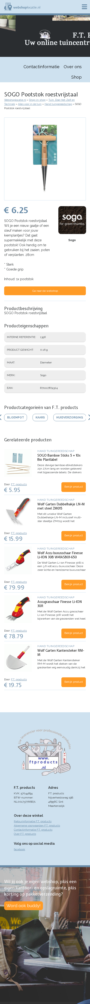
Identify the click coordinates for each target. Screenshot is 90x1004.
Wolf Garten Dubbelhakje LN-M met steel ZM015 (61, 506)
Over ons (73, 66)
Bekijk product (73, 486)
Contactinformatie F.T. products (33, 829)
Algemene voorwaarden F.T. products (37, 825)
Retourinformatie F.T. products (32, 821)
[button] (45, 198)
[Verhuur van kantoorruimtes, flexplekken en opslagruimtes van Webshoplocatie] (22, 7)
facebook (19, 849)
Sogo (72, 240)
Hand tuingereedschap (58, 104)
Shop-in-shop (37, 99)
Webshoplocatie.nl (15, 99)
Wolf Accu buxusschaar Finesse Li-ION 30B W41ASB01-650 (60, 555)
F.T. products (19, 484)
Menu (84, 6)
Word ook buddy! (23, 905)
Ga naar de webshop (45, 290)
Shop (76, 77)
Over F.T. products (25, 833)
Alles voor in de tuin (30, 104)
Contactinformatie (42, 66)
